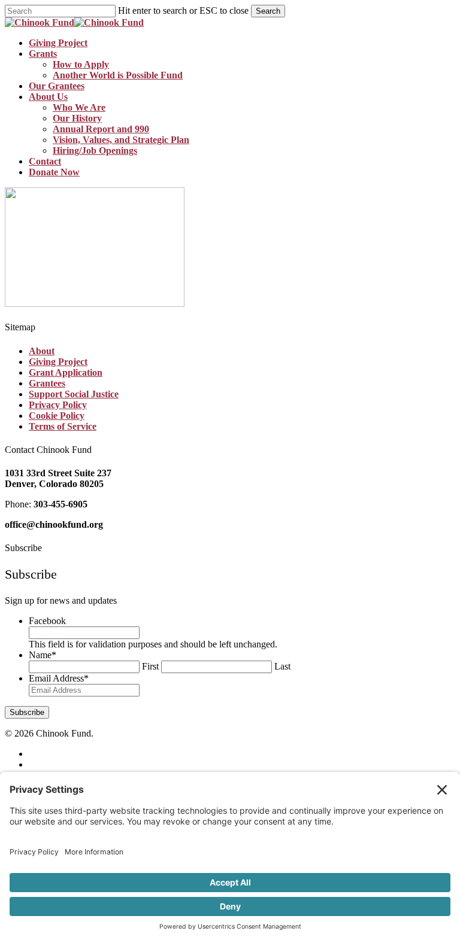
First (150, 666)
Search (268, 11)
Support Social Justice (74, 394)
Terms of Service (62, 426)
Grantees (47, 383)
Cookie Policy (56, 415)
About (42, 351)
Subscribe (27, 712)
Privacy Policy (58, 405)
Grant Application (65, 372)
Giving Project (58, 362)
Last (282, 666)
